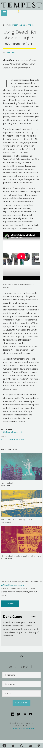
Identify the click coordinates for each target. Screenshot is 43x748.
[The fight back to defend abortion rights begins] (21, 539)
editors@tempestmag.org (12, 585)
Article (31, 25)
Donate (10, 603)
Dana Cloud (10, 52)
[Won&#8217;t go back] (21, 466)
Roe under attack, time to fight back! (16, 519)
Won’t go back (7, 483)
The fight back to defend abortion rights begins (21, 556)
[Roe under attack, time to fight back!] (21, 503)
